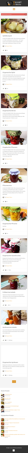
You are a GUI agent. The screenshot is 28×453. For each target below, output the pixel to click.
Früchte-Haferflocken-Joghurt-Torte (12, 409)
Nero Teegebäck (8, 402)
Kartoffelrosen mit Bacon (10, 426)
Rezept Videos (9, 46)
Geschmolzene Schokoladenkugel (12, 406)
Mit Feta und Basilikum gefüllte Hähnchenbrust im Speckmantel (15, 435)
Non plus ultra (8, 398)
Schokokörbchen (8, 394)
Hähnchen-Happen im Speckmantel (12, 422)
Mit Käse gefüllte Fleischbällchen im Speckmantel (15, 418)
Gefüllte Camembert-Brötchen (11, 430)
